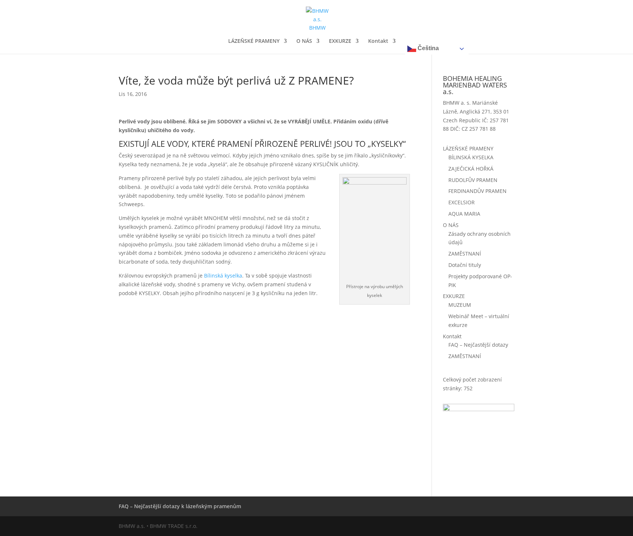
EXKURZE (340, 41)
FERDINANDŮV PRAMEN (477, 190)
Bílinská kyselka (223, 275)
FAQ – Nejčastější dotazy (478, 344)
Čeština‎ (427, 48)
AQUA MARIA (464, 213)
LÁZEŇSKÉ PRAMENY (254, 41)
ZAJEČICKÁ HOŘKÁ (470, 168)
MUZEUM (459, 304)
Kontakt (378, 41)
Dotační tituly (464, 264)
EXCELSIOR (461, 202)
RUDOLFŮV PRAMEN (472, 179)
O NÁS (304, 41)
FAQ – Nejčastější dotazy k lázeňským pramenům (180, 506)
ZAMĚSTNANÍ (464, 253)
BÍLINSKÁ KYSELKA (470, 157)
